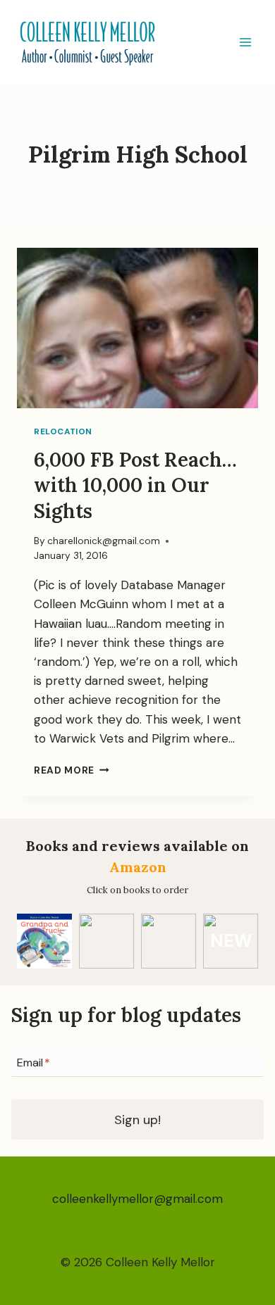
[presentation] (137, 328)
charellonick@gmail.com (103, 541)
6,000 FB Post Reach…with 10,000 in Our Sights (135, 485)
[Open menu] (245, 42)
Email (33, 1062)
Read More (71, 770)
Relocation (63, 431)
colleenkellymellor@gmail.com (137, 1198)
